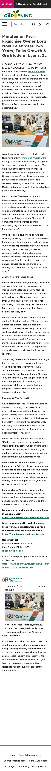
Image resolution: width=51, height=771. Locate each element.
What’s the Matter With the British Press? (25, 4)
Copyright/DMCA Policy (17, 766)
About (13, 755)
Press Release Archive (30, 755)
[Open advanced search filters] (40, 24)
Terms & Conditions (37, 760)
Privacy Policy (39, 766)
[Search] (33, 24)
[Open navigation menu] (4, 24)
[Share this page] (47, 24)
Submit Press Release (15, 760)
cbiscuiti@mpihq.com (12, 550)
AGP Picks (7, 4)
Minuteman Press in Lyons (33, 158)
